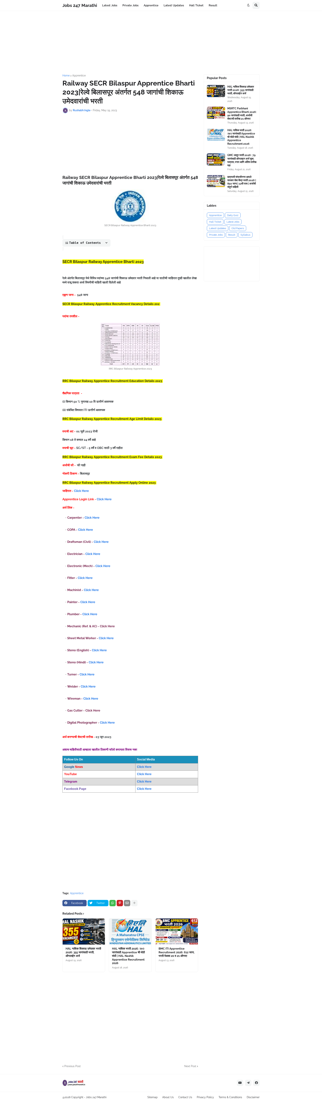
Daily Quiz (232, 215)
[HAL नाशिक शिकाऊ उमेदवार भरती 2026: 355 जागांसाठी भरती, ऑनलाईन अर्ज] (84, 932)
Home (66, 75)
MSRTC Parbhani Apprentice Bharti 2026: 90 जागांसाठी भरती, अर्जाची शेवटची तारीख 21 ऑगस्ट (241, 113)
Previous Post (72, 1066)
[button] (248, 5)
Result (231, 234)
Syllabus (245, 234)
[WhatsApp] (112, 903)
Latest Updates (217, 228)
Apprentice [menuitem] (151, 5)
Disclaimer (253, 1097)
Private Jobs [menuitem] (130, 5)
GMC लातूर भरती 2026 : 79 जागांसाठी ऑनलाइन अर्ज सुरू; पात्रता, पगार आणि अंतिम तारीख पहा (241, 160)
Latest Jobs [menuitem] (109, 5)
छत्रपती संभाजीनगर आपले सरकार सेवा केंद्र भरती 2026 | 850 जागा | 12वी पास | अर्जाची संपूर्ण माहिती (241, 182)
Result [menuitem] (213, 5)
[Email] (127, 903)
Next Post (190, 1066)
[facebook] (256, 1083)
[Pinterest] (120, 903)
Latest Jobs (233, 221)
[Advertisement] (161, 43)
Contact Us (185, 1097)
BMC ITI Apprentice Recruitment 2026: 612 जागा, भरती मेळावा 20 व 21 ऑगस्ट (176, 952)
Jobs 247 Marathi (79, 5)
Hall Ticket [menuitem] (196, 5)
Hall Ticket (215, 221)
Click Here (81, 491)
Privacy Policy (205, 1097)
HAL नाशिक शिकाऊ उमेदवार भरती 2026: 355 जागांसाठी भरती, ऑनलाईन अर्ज (83, 952)
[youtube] (240, 1083)
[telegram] (248, 1083)
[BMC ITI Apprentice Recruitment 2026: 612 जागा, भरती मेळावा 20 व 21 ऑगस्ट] (177, 932)
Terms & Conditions (230, 1097)
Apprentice (79, 75)
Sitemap (152, 1097)
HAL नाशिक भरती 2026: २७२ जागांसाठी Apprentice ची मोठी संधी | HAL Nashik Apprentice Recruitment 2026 (128, 956)
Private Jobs (216, 234)
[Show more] (134, 903)
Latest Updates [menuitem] (174, 5)
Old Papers (237, 228)
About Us (168, 1097)
